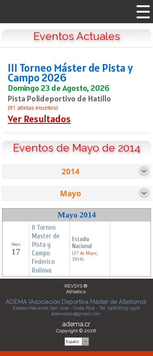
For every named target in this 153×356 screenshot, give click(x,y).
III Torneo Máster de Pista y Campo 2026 (70, 72)
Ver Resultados (39, 118)
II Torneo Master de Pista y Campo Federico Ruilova (46, 249)
